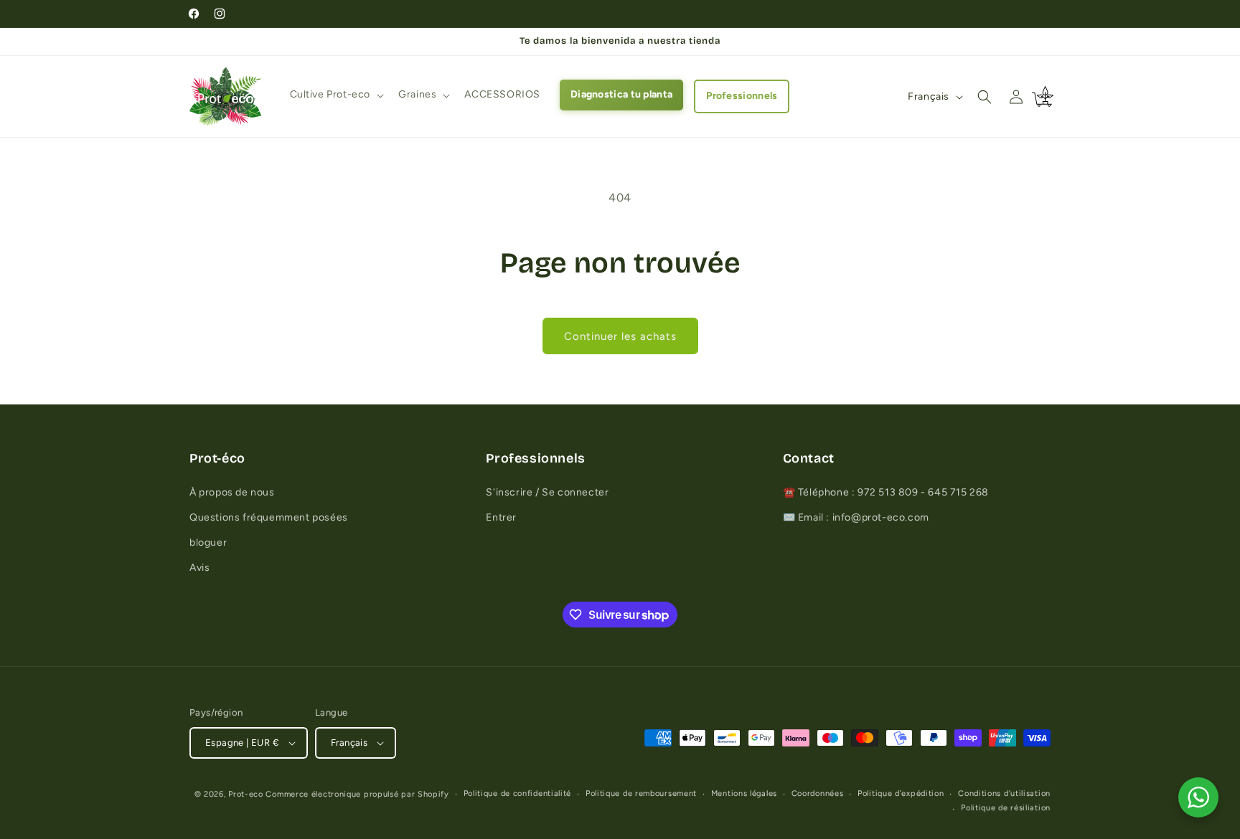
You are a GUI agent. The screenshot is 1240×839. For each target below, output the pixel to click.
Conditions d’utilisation (1004, 793)
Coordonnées (818, 793)
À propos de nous (232, 492)
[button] (335, 95)
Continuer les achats (620, 336)
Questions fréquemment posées (268, 517)
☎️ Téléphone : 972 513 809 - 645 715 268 (886, 492)
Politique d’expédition (901, 793)
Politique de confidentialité (518, 793)
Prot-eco (245, 794)
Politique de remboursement (641, 793)
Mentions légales (744, 793)
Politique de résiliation (1006, 807)
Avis (199, 567)
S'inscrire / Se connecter (547, 492)
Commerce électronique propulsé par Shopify (357, 794)
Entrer (501, 517)
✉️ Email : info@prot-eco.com (856, 517)
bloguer (208, 542)
